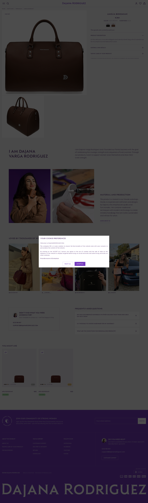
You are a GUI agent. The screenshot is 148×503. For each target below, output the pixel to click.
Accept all (80, 264)
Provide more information (49, 258)
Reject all (68, 264)
